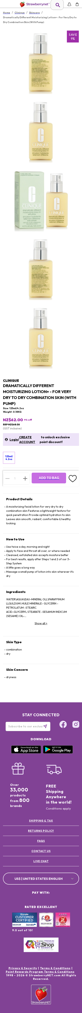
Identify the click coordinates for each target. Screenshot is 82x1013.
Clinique (11, 380)
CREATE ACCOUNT (27, 439)
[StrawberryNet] (34, 4)
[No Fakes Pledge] (63, 924)
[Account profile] (69, 4)
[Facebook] (63, 725)
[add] (25, 478)
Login (14, 439)
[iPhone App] (26, 752)
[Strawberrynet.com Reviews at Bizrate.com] (24, 926)
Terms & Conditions (55, 968)
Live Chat (41, 861)
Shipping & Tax (41, 820)
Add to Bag (49, 478)
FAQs (41, 840)
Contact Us (41, 851)
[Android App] (58, 752)
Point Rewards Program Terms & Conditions (40, 971)
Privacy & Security (23, 968)
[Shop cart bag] (77, 4)
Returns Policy (41, 830)
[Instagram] (75, 725)
